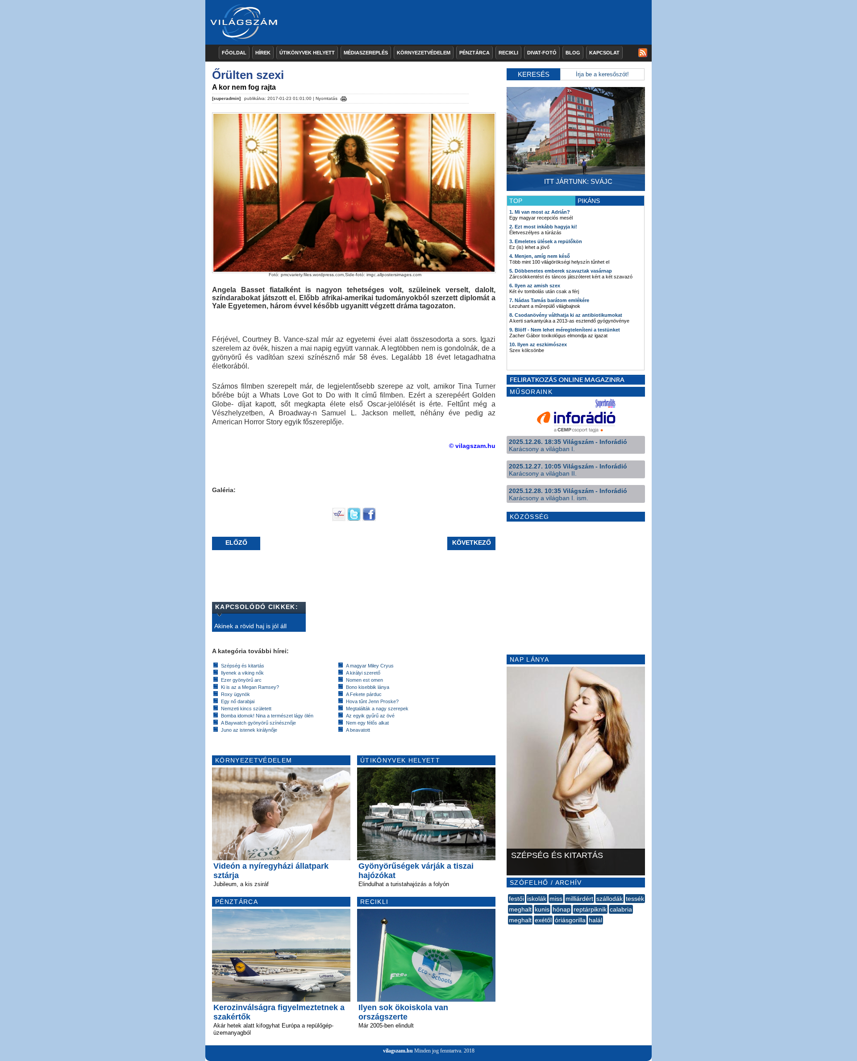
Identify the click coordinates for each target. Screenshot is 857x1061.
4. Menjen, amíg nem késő (539, 256)
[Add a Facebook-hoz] (369, 518)
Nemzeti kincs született (246, 708)
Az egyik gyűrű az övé (370, 715)
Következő (471, 542)
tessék (635, 898)
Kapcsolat (604, 52)
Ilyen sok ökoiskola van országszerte (403, 1012)
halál (595, 920)
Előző (236, 542)
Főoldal (234, 52)
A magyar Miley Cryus (370, 665)
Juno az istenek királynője (249, 730)
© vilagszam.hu (472, 445)
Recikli (508, 52)
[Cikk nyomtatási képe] (344, 97)
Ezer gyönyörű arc (241, 680)
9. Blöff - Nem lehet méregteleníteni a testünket (564, 329)
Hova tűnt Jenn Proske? (372, 701)
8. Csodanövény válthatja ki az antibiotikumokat (565, 315)
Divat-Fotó (542, 52)
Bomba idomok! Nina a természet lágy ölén (267, 715)
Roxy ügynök (235, 694)
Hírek (262, 52)
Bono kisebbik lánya (367, 687)
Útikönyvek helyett (307, 52)
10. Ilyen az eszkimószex (538, 344)
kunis (542, 909)
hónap (561, 909)
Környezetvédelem (423, 52)
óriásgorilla (570, 920)
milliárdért (579, 898)
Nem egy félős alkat (367, 722)
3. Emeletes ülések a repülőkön (545, 241)
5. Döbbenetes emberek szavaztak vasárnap (560, 271)
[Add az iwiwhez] (338, 518)
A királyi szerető (363, 673)
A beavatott (358, 730)
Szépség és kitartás (242, 665)
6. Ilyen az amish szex (534, 285)
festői (516, 898)
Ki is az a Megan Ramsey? (250, 687)
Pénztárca (474, 52)
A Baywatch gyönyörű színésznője (258, 722)
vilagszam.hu (398, 1051)
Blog (573, 52)
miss (555, 898)
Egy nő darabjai (237, 701)
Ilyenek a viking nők (242, 673)
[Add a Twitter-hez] (354, 518)
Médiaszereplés (366, 52)
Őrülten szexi (248, 75)
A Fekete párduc (364, 694)
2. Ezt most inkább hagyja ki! (543, 226)
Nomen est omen (364, 680)
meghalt (520, 909)
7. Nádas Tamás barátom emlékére (549, 300)
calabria (621, 909)
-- (509, 929)
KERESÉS (533, 74)
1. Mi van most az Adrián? (539, 212)
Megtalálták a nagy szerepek (377, 708)
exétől (543, 920)
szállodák (609, 898)
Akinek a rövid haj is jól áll (250, 626)
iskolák (536, 898)
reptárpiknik (590, 909)
